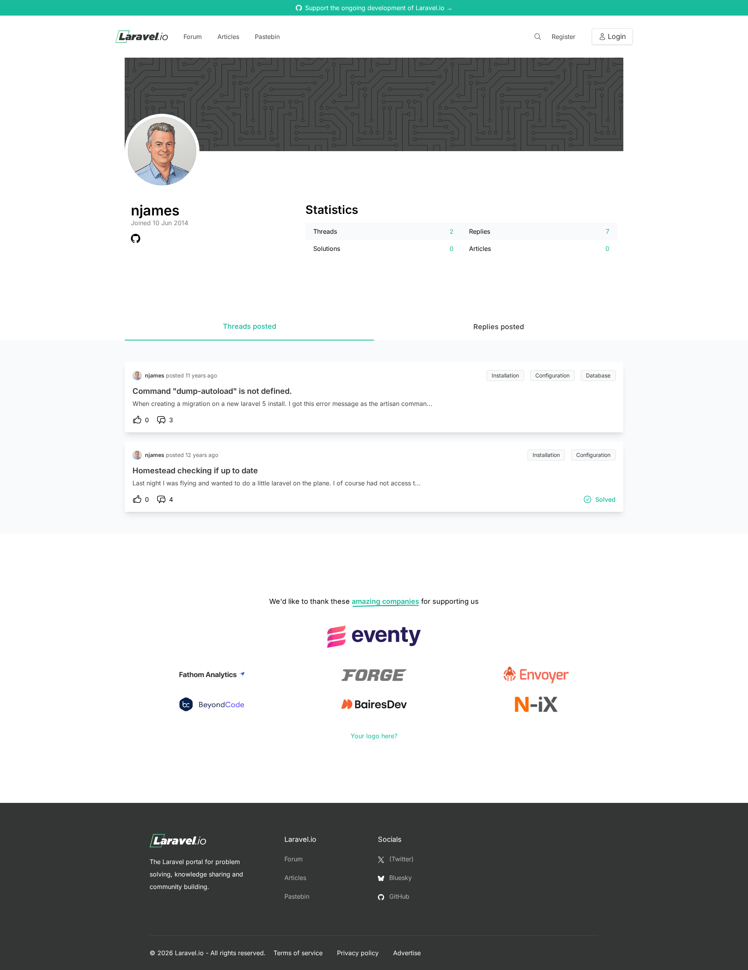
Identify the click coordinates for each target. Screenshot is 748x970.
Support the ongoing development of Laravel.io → (379, 8)
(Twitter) (400, 859)
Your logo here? (374, 736)
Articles (228, 37)
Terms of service (299, 953)
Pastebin (267, 37)
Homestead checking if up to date (195, 470)
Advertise (407, 953)
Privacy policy (359, 953)
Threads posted (249, 326)
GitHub (398, 896)
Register (563, 37)
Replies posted (498, 327)
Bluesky (399, 878)
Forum (192, 37)
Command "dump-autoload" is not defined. (212, 391)
